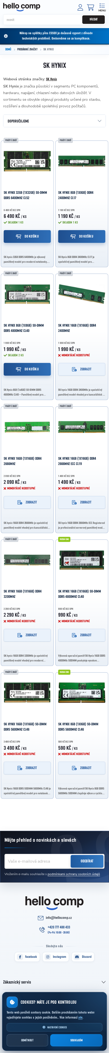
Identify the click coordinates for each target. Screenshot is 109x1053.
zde (80, 1017)
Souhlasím (76, 1040)
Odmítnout (27, 1040)
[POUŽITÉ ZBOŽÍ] (27, 161)
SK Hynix (51, 79)
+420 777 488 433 (59, 927)
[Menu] (102, 7)
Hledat (94, 19)
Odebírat (87, 861)
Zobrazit (86, 369)
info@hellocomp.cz (59, 918)
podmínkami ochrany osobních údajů (74, 874)
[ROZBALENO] (81, 560)
